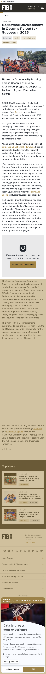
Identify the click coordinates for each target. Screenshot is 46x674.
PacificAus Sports (14, 432)
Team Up (19, 112)
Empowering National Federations (18, 147)
